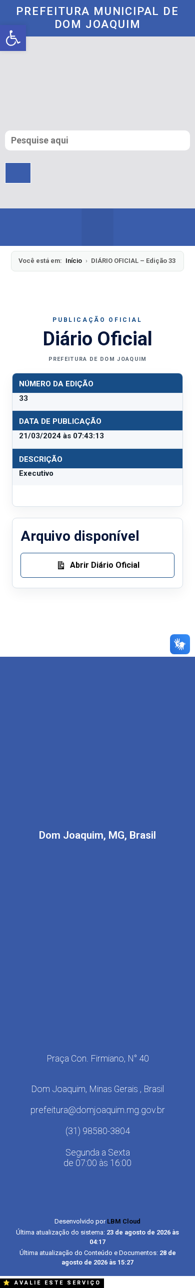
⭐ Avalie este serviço (52, 1283)
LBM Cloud (123, 1221)
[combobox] (97, 140)
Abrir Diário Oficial (105, 565)
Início (74, 260)
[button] (98, 227)
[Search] (18, 172)
